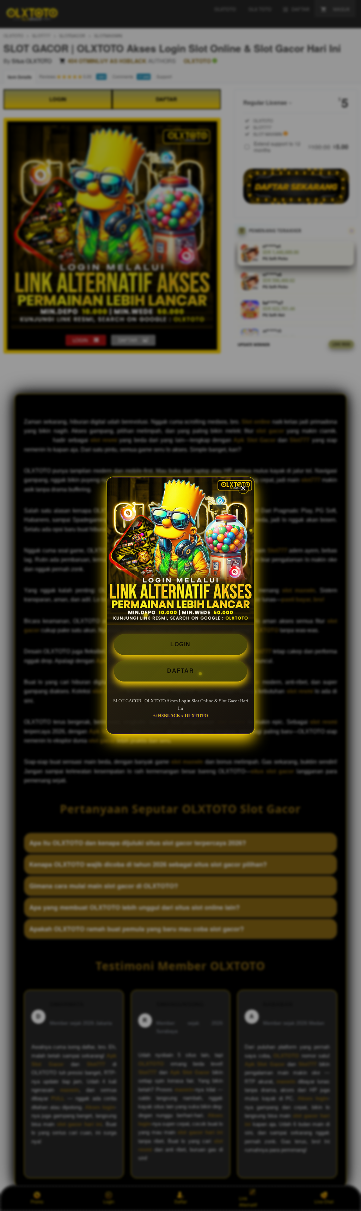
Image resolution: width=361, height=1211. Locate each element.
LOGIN (180, 644)
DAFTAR (180, 671)
